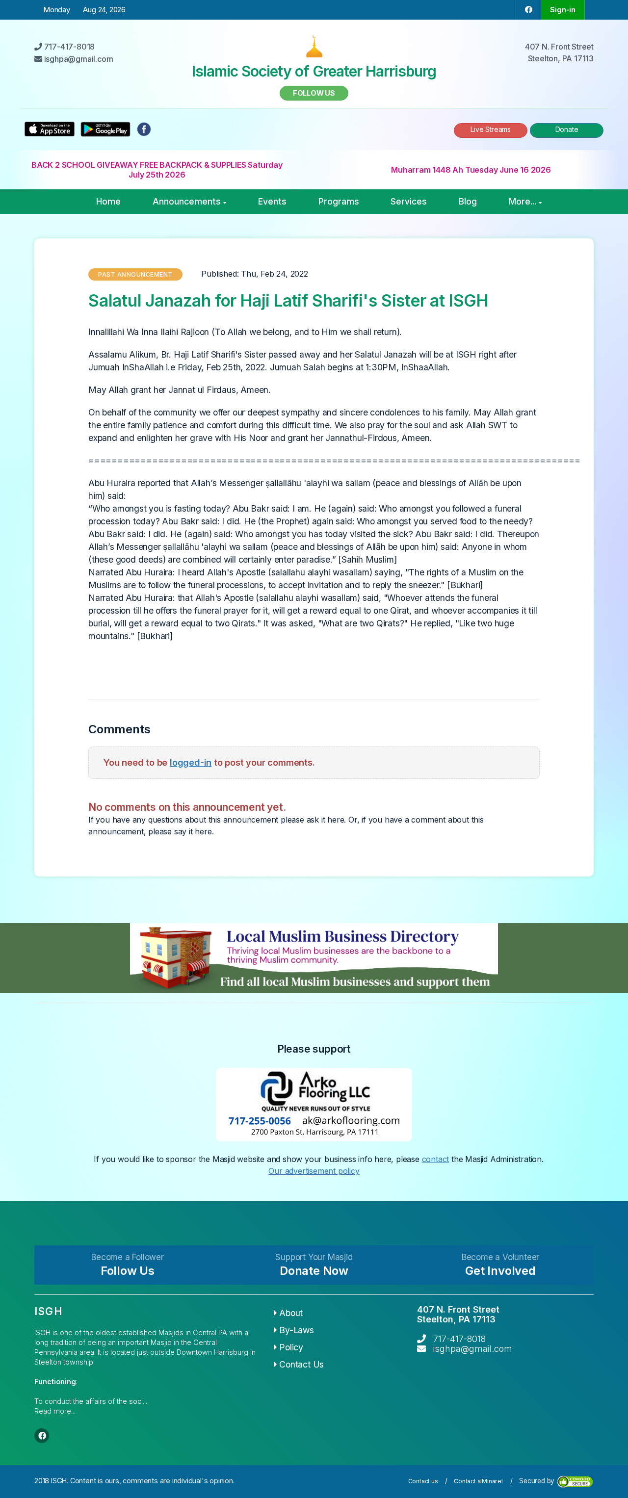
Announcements (187, 201)
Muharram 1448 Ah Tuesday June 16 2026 (471, 170)
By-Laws (296, 1330)
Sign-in (563, 9)
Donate (566, 129)
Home (108, 201)
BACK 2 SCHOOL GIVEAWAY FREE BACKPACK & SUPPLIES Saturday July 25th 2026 (157, 170)
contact (435, 1159)
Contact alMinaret (478, 1481)
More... (522, 201)
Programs (338, 201)
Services (409, 201)
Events (272, 201)
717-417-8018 (459, 1339)
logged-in (190, 762)
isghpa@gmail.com (472, 1348)
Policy (291, 1347)
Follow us (314, 93)
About (291, 1313)
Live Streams (491, 129)
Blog (468, 201)
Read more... (55, 1411)
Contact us (423, 1481)
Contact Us (301, 1364)
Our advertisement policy (313, 1171)
